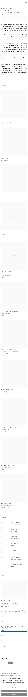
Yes (3, 658)
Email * (2, 635)
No (7, 658)
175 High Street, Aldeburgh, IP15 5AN (7, 675)
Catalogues (17, 12)
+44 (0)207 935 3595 (16, 673)
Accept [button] (14, 694)
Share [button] (3, 20)
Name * (2, 630)
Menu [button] (26, 3)
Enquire (3, 14)
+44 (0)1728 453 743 (17, 675)
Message (3, 646)
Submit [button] (10, 662)
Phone (2, 640)
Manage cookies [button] (14, 687)
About (2, 12)
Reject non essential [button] (14, 691)
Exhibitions (9, 12)
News (23, 12)
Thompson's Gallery (10, 3)
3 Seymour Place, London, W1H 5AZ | (7, 673)
